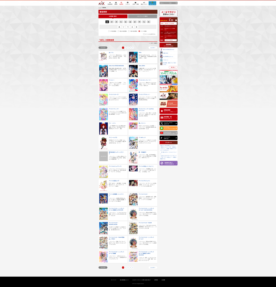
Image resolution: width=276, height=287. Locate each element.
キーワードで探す (142, 16)
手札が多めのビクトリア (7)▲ (170, 26)
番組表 (161, 40)
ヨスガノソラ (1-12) (169, 23)
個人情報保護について (124, 279)
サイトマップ (113, 279)
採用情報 (156, 279)
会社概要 (163, 279)
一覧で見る (172, 67)
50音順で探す (113, 16)
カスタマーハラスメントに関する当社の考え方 (141, 279)
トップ (99, 7)
